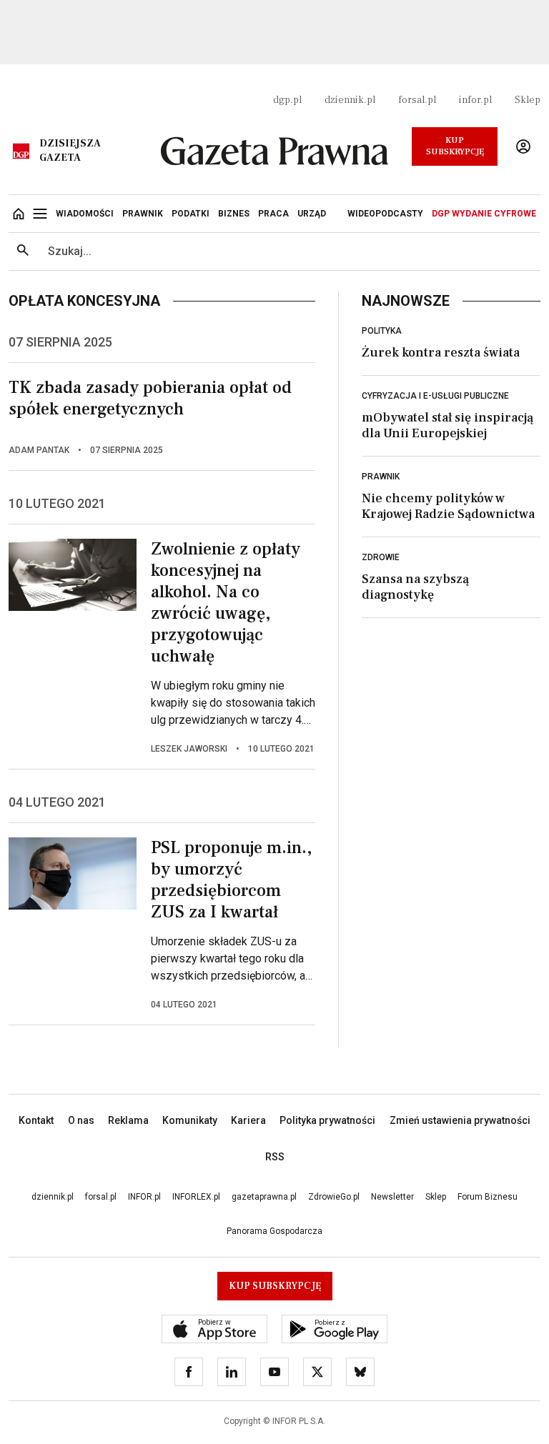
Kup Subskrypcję (455, 146)
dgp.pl (287, 100)
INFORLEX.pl (196, 1197)
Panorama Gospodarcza (274, 1231)
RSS (275, 1156)
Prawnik (381, 477)
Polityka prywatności (327, 1120)
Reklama (128, 1120)
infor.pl (475, 100)
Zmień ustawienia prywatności (460, 1120)
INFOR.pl (144, 1197)
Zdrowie (381, 557)
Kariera (248, 1120)
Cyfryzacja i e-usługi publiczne (435, 396)
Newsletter (392, 1197)
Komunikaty (189, 1120)
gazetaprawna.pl (264, 1197)
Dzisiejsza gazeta (70, 150)
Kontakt (36, 1120)
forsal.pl (417, 100)
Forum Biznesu (488, 1197)
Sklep (527, 100)
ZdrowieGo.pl (334, 1197)
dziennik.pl (350, 100)
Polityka (382, 331)
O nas (81, 1120)
